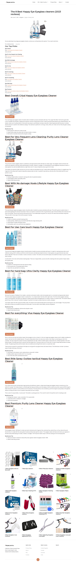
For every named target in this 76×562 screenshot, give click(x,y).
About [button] (60, 2)
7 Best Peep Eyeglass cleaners (28, 513)
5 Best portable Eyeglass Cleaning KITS (46, 513)
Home (34, 2)
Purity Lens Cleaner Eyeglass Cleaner (15, 56)
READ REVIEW (8, 51)
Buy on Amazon (9, 116)
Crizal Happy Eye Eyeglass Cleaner (14, 50)
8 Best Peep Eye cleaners (46, 468)
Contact (67, 2)
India (42, 554)
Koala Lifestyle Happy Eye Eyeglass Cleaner (16, 61)
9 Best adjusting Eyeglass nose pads (46, 535)
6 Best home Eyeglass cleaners (11, 513)
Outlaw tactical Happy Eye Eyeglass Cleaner (16, 85)
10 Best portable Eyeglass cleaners (63, 469)
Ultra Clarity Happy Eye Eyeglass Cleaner (16, 73)
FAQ (26, 552)
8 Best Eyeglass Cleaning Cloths (46, 491)
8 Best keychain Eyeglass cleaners (63, 513)
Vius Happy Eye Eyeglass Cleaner (14, 79)
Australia (43, 552)
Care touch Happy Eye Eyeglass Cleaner (16, 67)
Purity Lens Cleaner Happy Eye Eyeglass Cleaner (18, 91)
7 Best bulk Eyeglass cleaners (11, 491)
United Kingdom (44, 548)
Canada (42, 550)
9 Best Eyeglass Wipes (62, 490)
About (27, 550)
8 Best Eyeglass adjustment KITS (26, 535)
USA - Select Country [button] (42, 2)
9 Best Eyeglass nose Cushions (11, 535)
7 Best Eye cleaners (27, 468)
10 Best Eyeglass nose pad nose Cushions (63, 535)
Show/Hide (18, 44)
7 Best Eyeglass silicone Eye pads (11, 469)
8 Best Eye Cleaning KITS (29, 490)
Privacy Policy (53, 2)
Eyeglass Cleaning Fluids (29, 17)
